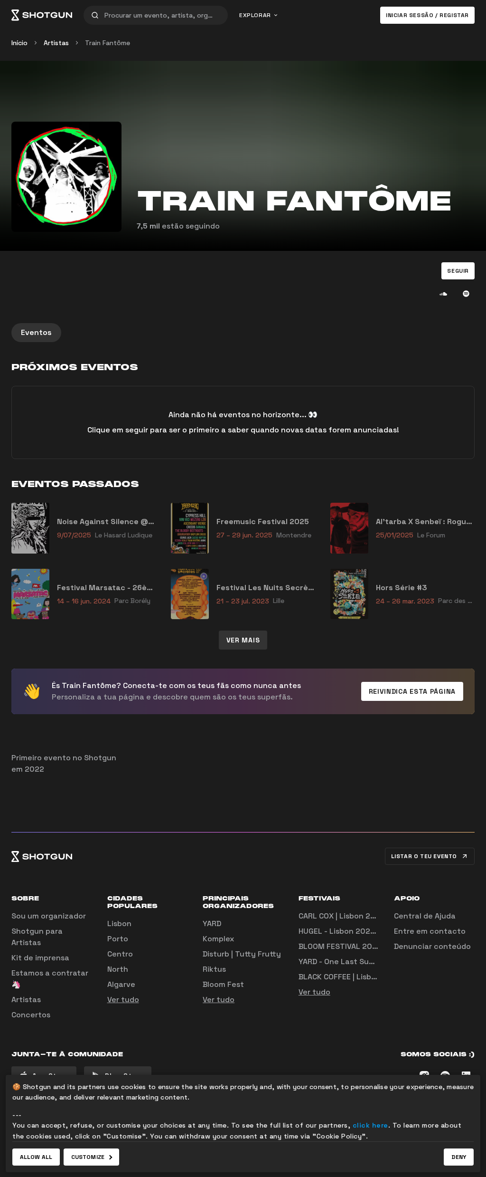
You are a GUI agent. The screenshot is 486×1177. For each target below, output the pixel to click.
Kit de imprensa (40, 958)
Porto (117, 939)
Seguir (458, 271)
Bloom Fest (223, 984)
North (117, 969)
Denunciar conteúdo (432, 946)
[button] (458, 270)
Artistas (56, 42)
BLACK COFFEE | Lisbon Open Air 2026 (367, 977)
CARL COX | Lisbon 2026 (342, 916)
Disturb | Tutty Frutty (242, 954)
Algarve (121, 984)
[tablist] (243, 332)
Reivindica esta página (412, 691)
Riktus (214, 969)
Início (19, 42)
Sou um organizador (48, 916)
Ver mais (243, 640)
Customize (87, 1157)
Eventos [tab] (36, 332)
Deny (458, 1157)
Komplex (218, 939)
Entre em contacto (430, 931)
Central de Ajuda (425, 916)
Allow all (36, 1157)
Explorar (255, 15)
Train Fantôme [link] (107, 42)
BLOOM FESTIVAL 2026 (340, 946)
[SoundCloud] (443, 293)
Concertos (30, 1015)
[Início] (41, 15)
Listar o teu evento (424, 856)
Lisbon (119, 923)
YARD (212, 923)
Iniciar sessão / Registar (427, 15)
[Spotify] (466, 293)
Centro (120, 954)
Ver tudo (123, 1000)
